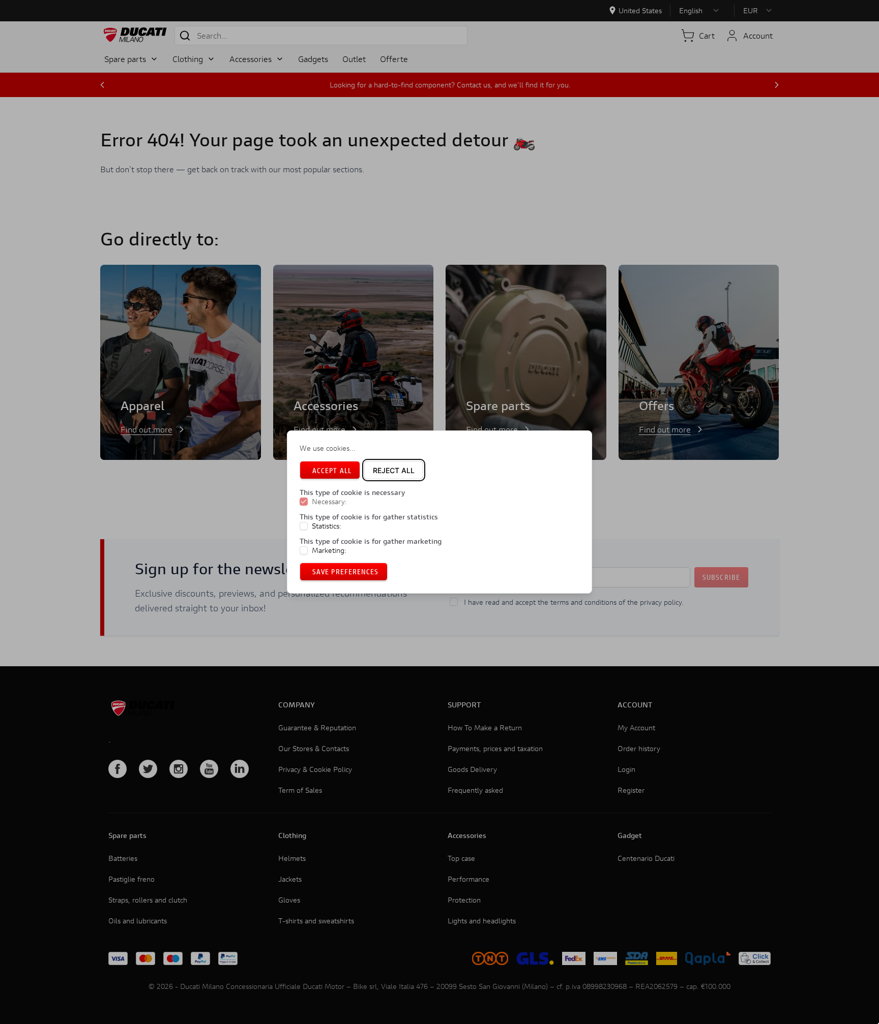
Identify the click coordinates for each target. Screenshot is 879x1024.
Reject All (394, 470)
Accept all (331, 470)
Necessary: (329, 502)
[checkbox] (304, 502)
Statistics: (326, 526)
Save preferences (345, 571)
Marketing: (329, 550)
